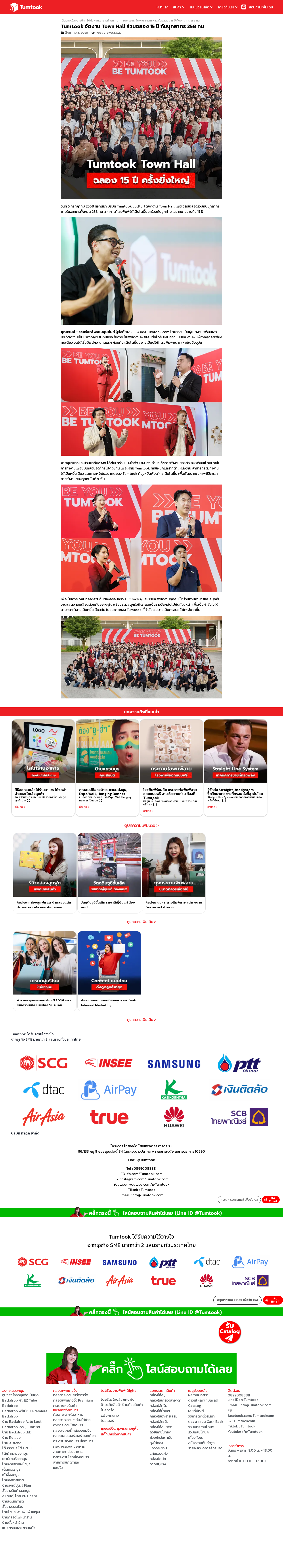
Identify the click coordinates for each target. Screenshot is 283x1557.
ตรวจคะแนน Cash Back (205, 1421)
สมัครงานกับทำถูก (201, 1442)
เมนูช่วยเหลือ (199, 7)
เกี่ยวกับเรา (226, 7)
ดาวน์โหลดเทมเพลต (203, 1400)
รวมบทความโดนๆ (201, 1426)
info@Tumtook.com (255, 1405)
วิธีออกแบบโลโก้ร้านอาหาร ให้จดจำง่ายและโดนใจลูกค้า (40, 791)
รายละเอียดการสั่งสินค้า (205, 1448)
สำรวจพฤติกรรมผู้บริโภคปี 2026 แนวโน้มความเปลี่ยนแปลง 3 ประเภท (44, 1003)
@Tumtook (146, 1159)
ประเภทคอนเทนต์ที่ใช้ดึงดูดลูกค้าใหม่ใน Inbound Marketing (109, 1003)
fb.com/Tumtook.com (145, 1173)
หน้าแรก (162, 7)
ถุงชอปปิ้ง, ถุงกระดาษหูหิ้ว (119, 1428)
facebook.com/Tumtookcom (251, 1415)
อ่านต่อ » (20, 807)
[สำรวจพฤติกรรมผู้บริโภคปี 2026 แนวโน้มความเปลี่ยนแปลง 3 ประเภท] (44, 963)
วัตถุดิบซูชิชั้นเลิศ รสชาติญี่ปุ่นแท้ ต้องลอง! (108, 905)
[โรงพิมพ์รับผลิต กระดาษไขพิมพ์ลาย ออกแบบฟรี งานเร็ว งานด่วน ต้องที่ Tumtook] (171, 751)
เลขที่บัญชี (196, 1411)
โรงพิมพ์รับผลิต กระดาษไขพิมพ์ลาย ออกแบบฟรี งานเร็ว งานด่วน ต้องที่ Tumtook (170, 793)
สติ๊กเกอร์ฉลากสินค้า (116, 1434)
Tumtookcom (244, 1420)
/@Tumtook (253, 1431)
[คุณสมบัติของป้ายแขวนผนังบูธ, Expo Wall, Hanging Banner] (107, 751)
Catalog (194, 1405)
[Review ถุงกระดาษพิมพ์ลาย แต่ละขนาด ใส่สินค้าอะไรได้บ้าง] (173, 864)
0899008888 (145, 1168)
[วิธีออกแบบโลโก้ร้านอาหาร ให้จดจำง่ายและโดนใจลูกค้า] (43, 751)
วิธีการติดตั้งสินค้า (201, 1416)
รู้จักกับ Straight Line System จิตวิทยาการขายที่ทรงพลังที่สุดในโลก (235, 791)
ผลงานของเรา (198, 1395)
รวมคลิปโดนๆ (198, 1432)
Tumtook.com (158, 331)
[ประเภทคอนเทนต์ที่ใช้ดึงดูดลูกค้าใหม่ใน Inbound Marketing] (109, 963)
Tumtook (148, 1189)
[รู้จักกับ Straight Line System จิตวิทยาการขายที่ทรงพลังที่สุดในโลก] (235, 751)
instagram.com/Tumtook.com (144, 1179)
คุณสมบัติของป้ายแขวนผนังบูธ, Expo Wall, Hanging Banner (103, 791)
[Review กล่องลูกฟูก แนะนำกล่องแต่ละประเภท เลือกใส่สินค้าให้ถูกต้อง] (44, 864)
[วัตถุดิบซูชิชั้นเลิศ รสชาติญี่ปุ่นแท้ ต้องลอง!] (109, 864)
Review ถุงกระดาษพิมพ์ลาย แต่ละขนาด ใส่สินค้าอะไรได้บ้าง (173, 905)
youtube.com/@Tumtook (149, 1184)
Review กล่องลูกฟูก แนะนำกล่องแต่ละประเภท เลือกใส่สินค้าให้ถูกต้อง (44, 905)
